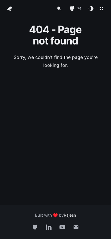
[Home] (10, 8)
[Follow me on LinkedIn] (49, 227)
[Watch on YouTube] (62, 227)
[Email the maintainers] (76, 227)
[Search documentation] (59, 8)
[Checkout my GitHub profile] (35, 227)
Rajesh (70, 215)
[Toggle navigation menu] (101, 8)
